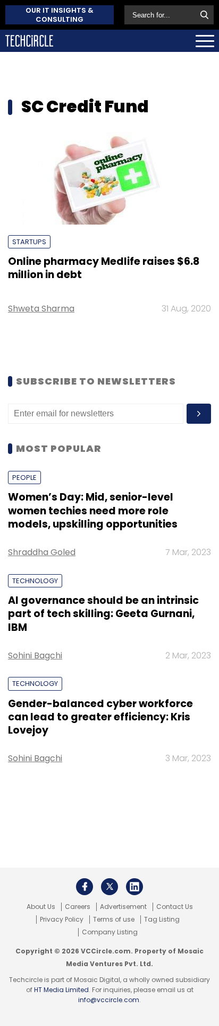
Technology (35, 581)
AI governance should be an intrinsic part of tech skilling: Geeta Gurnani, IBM (103, 614)
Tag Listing (162, 919)
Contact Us (174, 907)
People (24, 477)
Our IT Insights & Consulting (60, 14)
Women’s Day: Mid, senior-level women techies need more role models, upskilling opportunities (93, 510)
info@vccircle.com (108, 999)
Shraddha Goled (41, 552)
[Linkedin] (134, 886)
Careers (77, 907)
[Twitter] (109, 886)
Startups (29, 242)
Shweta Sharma (41, 308)
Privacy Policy (61, 919)
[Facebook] (84, 886)
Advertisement (123, 907)
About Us (41, 907)
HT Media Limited (61, 989)
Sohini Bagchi (35, 655)
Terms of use (113, 919)
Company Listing (110, 932)
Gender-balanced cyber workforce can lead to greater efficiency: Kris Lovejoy (100, 717)
